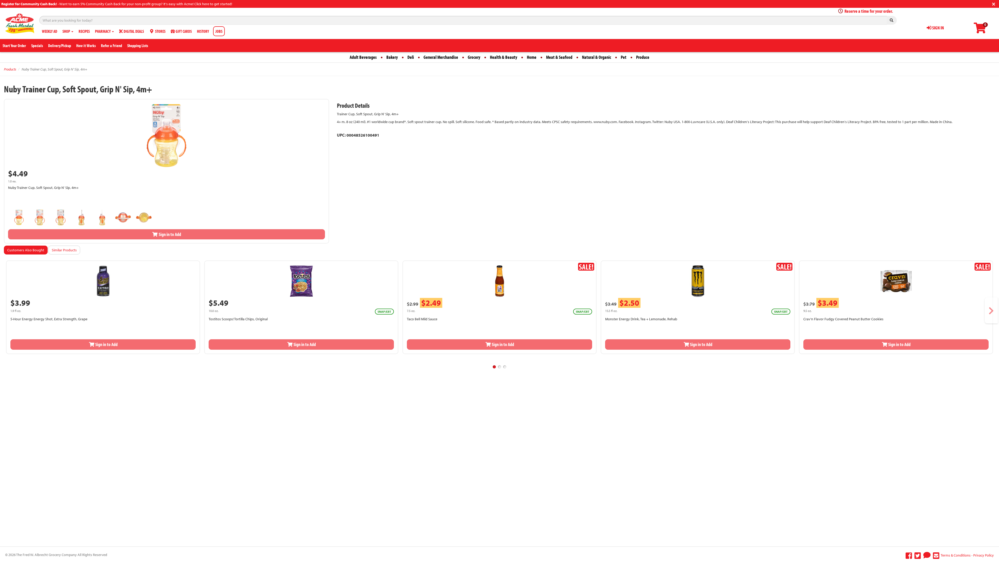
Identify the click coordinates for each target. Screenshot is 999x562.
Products (10, 69)
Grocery (474, 57)
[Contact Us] (936, 555)
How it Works (86, 45)
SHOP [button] (66, 31)
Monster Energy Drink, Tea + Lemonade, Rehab (641, 319)
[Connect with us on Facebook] (909, 555)
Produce (642, 57)
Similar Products (64, 250)
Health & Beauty (503, 57)
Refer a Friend (111, 45)
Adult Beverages (363, 57)
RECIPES (84, 31)
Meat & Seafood (559, 57)
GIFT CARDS (183, 31)
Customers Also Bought (25, 250)
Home (531, 57)
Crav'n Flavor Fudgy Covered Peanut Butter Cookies (843, 319)
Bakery (392, 57)
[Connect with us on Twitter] (918, 555)
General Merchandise (441, 57)
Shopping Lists (137, 45)
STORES (159, 31)
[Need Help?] (927, 555)
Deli (410, 57)
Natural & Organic (596, 57)
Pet (623, 57)
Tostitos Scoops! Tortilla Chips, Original (238, 319)
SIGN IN (937, 28)
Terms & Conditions (956, 555)
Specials (37, 45)
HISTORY (203, 31)
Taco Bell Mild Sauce (422, 319)
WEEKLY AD (49, 31)
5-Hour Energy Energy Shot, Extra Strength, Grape (48, 319)
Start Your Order (14, 45)
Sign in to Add (169, 234)
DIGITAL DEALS (133, 31)
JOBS (218, 31)
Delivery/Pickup (59, 45)
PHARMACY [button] (103, 31)
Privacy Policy (983, 555)
